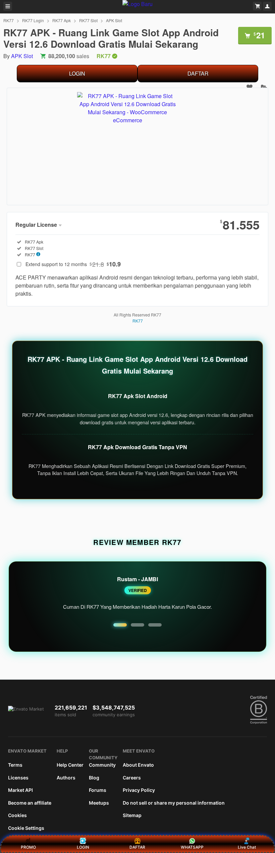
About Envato (138, 765)
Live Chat (247, 847)
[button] (120, 625)
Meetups (99, 803)
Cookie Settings (26, 828)
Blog (94, 777)
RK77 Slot (88, 20)
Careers (132, 777)
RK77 (8, 20)
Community (102, 765)
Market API (20, 790)
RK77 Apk (61, 20)
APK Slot (114, 20)
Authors (66, 777)
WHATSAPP (192, 847)
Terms (15, 765)
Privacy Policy (139, 790)
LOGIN (77, 73)
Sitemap (132, 815)
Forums (97, 790)
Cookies (17, 815)
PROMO (28, 847)
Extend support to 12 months (73, 264)
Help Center (70, 765)
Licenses (18, 777)
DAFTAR (198, 73)
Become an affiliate (29, 803)
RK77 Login (33, 20)
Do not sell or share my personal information (174, 803)
